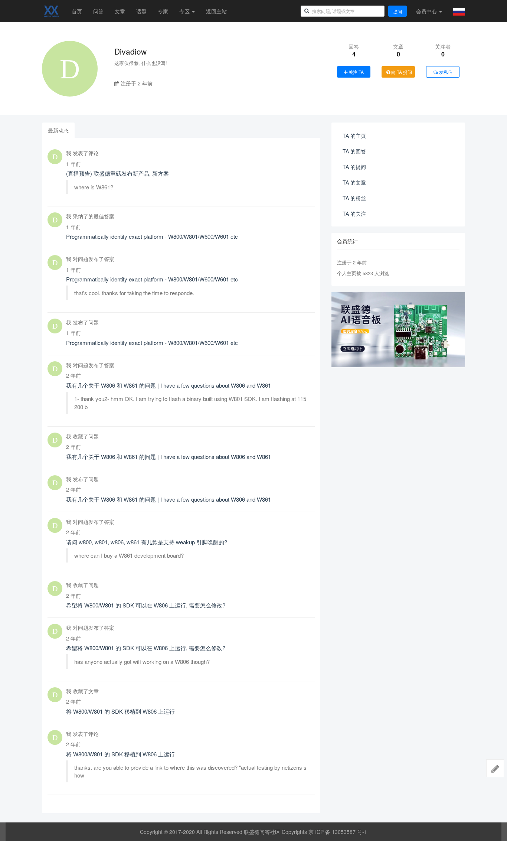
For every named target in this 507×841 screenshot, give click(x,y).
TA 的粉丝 (354, 198)
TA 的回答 (354, 151)
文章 (120, 11)
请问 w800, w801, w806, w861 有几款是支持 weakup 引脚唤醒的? (146, 542)
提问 (397, 11)
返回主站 (216, 11)
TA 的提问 (354, 166)
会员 (426, 11)
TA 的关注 (354, 213)
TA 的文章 (354, 182)
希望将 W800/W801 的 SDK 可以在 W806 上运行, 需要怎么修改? (145, 605)
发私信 (445, 72)
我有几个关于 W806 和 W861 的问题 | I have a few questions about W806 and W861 (168, 385)
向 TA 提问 (401, 72)
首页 (77, 11)
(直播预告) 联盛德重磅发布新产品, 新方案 (117, 173)
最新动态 (58, 130)
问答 (98, 11)
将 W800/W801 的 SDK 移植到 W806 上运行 (120, 711)
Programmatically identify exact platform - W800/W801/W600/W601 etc (152, 236)
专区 (185, 11)
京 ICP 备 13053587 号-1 (337, 831)
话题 (141, 11)
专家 (163, 11)
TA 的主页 (354, 135)
